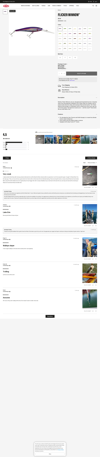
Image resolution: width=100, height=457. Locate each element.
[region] (66, 139)
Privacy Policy (61, 449)
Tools (65, 5)
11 (75, 57)
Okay (50, 454)
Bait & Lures (35, 5)
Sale (77, 5)
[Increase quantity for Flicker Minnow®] (64, 73)
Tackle (43, 5)
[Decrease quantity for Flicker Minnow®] (59, 73)
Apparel (71, 5)
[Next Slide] (96, 139)
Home (59, 10)
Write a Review (92, 158)
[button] (62, 21)
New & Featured (25, 5)
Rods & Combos (56, 5)
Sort (84, 162)
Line (49, 5)
